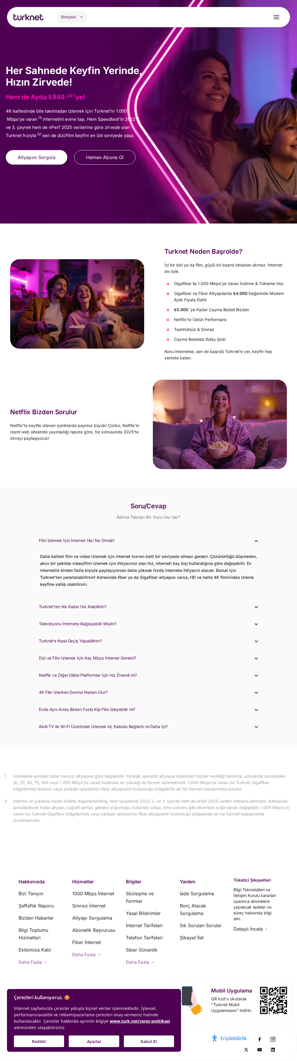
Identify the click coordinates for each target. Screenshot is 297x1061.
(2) (39, 134)
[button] (148, 540)
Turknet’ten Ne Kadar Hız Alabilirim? (72, 606)
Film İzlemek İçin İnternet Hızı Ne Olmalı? (77, 540)
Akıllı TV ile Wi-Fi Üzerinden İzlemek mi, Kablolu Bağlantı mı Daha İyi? (103, 726)
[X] (246, 1049)
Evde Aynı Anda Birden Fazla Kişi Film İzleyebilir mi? (87, 709)
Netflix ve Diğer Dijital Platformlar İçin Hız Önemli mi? (88, 675)
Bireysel (68, 17)
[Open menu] (276, 17)
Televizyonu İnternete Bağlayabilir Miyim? (77, 623)
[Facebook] (259, 1039)
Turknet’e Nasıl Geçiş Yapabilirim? (70, 640)
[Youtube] (259, 1049)
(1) (40, 118)
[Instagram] (273, 1039)
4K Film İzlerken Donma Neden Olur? (73, 692)
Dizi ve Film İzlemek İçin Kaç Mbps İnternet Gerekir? (87, 657)
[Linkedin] (273, 1049)
